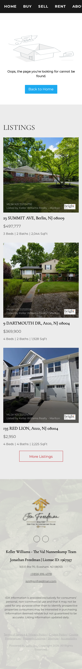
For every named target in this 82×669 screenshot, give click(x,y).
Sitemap (53, 638)
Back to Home (41, 89)
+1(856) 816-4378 (41, 574)
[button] (27, 6)
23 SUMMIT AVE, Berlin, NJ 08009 (33, 218)
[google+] (45, 539)
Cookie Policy (58, 634)
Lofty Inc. (32, 645)
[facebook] (36, 539)
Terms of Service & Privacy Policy (25, 634)
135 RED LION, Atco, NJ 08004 (30, 428)
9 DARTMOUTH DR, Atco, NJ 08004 (36, 323)
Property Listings (34, 638)
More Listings (41, 456)
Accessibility (69, 638)
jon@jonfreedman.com (41, 581)
